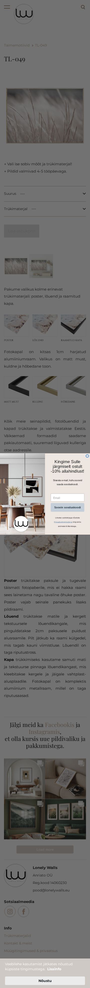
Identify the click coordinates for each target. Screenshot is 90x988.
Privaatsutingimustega (63, 522)
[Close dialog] (87, 456)
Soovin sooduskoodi (67, 507)
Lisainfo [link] (54, 969)
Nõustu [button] (45, 980)
